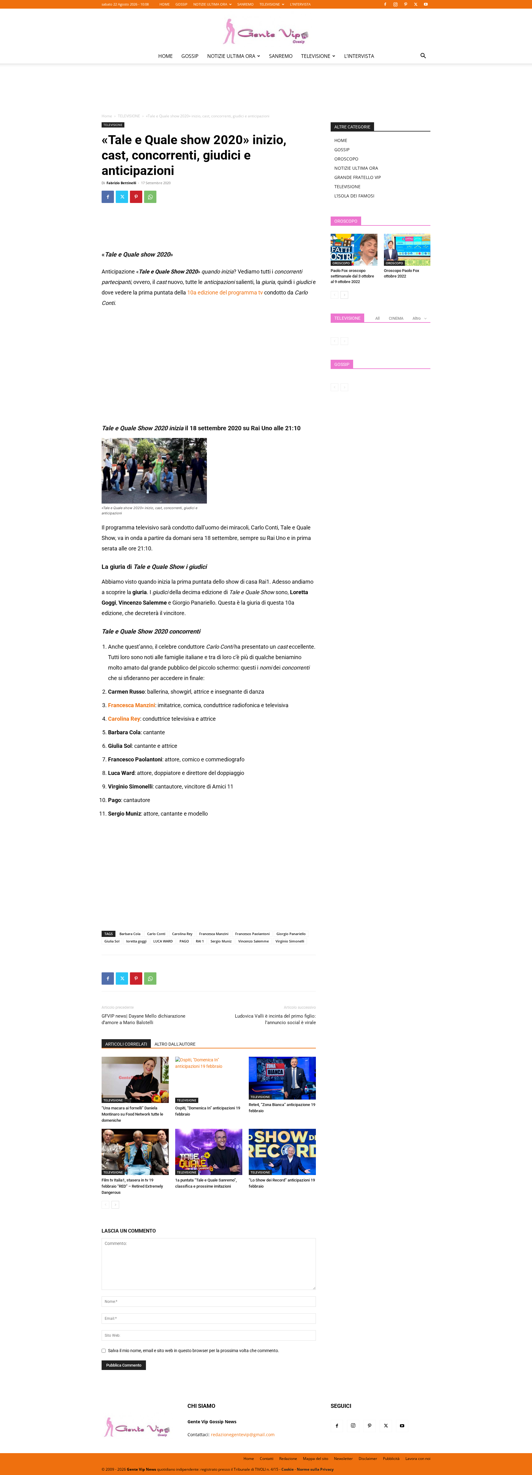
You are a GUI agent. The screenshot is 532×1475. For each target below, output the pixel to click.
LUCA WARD (163, 941)
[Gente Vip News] (266, 29)
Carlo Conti (156, 933)
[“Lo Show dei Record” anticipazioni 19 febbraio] (282, 1152)
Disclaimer (368, 1458)
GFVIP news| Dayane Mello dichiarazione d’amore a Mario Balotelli (143, 1019)
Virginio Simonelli (290, 941)
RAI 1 (200, 941)
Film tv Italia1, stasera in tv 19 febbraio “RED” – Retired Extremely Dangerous (132, 1186)
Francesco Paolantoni (252, 933)
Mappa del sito (315, 1458)
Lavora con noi (417, 1458)
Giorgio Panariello (291, 933)
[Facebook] (385, 4)
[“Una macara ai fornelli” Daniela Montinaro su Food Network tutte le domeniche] (135, 1080)
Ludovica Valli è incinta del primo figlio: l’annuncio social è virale (275, 1019)
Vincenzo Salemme (253, 941)
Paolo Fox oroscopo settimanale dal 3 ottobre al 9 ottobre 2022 (352, 276)
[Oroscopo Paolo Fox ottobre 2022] (407, 250)
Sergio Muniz (221, 941)
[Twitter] (415, 4)
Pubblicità (391, 1458)
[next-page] (115, 1205)
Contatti (266, 1458)
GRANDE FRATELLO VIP (357, 177)
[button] (423, 56)
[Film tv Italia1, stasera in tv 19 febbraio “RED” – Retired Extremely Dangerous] (135, 1152)
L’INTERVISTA (300, 4)
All (377, 318)
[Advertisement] (266, 93)
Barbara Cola (129, 933)
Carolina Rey (124, 718)
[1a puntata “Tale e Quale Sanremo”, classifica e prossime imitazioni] (208, 1152)
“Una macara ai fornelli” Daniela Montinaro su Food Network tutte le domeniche (132, 1114)
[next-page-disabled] (344, 341)
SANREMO (245, 4)
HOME (164, 4)
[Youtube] (425, 4)
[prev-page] (105, 1205)
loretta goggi (136, 941)
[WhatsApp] (150, 197)
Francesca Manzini (131, 705)
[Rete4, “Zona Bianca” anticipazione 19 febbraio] (282, 1078)
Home (107, 116)
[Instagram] (395, 4)
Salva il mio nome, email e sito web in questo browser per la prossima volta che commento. (193, 1350)
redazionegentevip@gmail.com (243, 1434)
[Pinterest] (405, 4)
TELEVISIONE (270, 4)
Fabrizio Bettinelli (121, 182)
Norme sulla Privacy (315, 1469)
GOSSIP (181, 4)
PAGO (184, 941)
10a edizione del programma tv (225, 292)
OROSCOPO (346, 159)
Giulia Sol (111, 941)
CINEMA (396, 318)
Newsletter (343, 1458)
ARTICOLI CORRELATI (126, 1044)
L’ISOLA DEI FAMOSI (354, 196)
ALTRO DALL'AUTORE (175, 1044)
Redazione (288, 1458)
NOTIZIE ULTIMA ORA (210, 4)
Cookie (287, 1469)
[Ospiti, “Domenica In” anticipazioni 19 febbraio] (208, 1080)
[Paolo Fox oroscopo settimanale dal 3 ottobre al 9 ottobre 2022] (354, 250)
